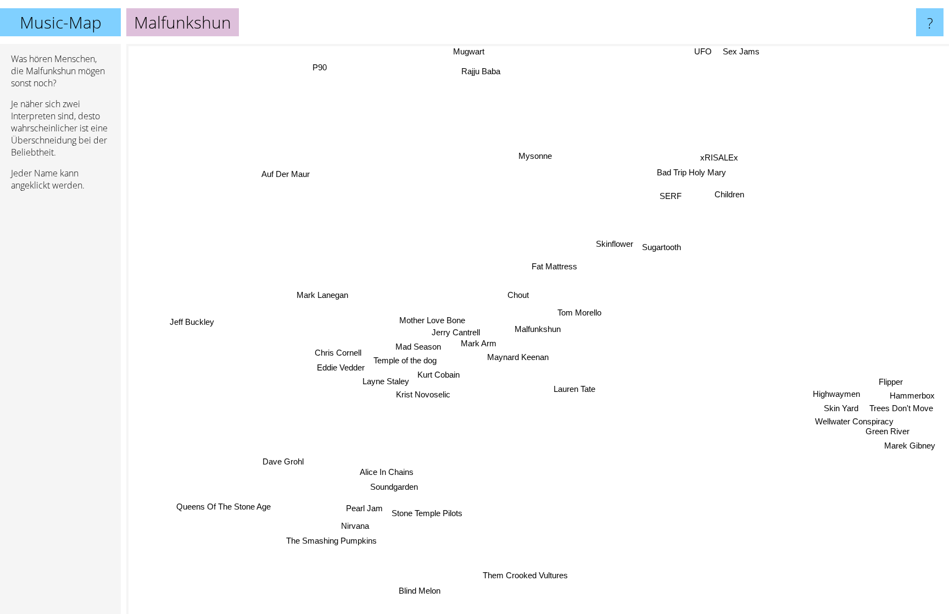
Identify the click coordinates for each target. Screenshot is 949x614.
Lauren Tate (574, 389)
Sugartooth (662, 247)
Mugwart (469, 51)
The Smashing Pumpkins (329, 539)
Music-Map (61, 22)
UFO (704, 51)
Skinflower (616, 244)
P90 (327, 64)
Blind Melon (417, 589)
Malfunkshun (538, 329)
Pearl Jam (363, 507)
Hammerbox (911, 398)
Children (728, 193)
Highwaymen (835, 397)
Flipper (890, 385)
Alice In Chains (385, 470)
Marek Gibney (908, 448)
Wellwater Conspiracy (852, 424)
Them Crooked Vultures (523, 575)
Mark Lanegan (323, 293)
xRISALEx (718, 156)
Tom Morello (579, 311)
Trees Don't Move (900, 411)
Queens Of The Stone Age (222, 505)
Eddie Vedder (341, 366)
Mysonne (536, 155)
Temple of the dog (404, 359)
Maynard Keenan (518, 357)
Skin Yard (840, 411)
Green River (887, 434)
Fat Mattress (555, 266)
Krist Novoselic (422, 393)
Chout (518, 294)
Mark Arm (478, 342)
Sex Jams (742, 51)
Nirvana (352, 524)
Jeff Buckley (191, 320)
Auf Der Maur (288, 172)
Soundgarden (393, 485)
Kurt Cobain (438, 374)
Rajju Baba (484, 70)
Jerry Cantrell (456, 331)
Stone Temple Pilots (425, 512)
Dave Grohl (282, 460)
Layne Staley (385, 380)
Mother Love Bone (432, 319)
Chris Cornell (337, 351)
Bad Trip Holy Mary (690, 171)
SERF (671, 195)
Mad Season (418, 346)
